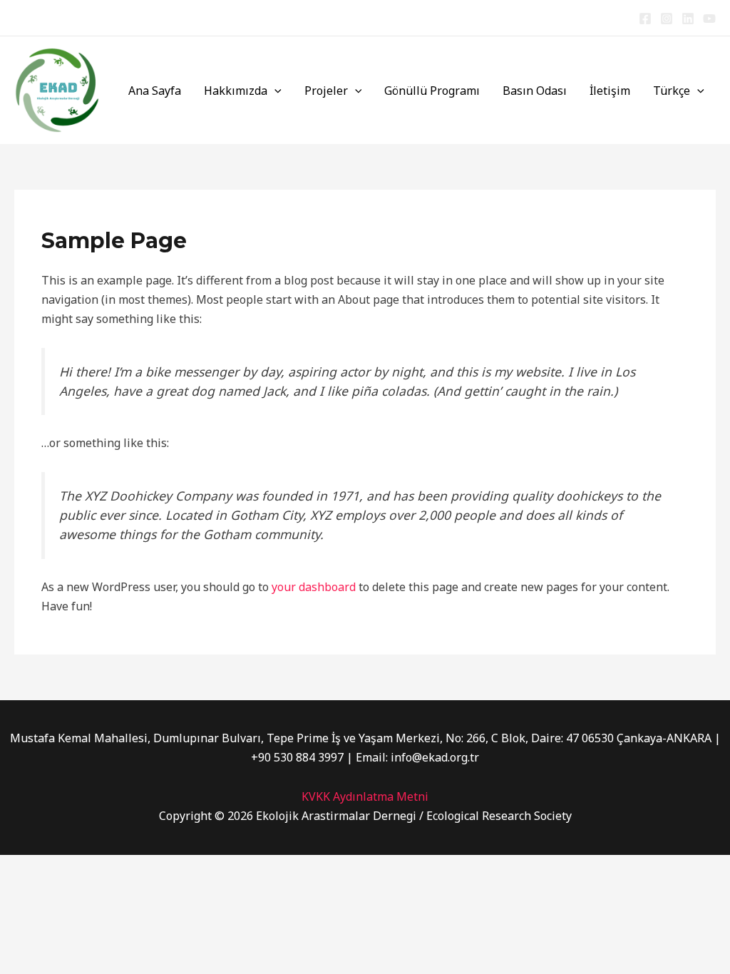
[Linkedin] (688, 18)
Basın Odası (535, 90)
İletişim (610, 90)
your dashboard (314, 587)
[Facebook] (645, 18)
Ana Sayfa (154, 90)
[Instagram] (666, 18)
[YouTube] (709, 18)
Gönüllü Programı (432, 90)
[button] (274, 91)
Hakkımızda (235, 90)
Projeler (326, 90)
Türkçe (671, 90)
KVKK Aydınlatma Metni (365, 796)
